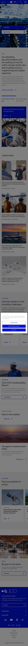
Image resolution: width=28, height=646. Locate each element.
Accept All (14, 329)
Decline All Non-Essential (13, 326)
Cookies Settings (14, 322)
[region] (14, 323)
